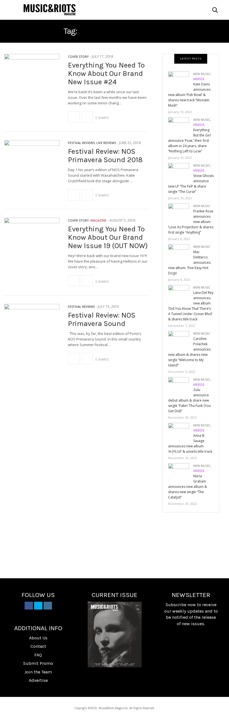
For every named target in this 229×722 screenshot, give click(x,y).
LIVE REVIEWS (106, 143)
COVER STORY (78, 56)
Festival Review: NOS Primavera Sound (101, 319)
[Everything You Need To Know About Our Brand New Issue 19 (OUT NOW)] (31, 239)
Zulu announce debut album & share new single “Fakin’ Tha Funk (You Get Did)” (189, 400)
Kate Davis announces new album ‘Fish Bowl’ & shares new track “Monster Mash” (189, 95)
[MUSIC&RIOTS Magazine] (49, 9)
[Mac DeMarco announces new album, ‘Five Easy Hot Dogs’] (180, 253)
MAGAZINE (98, 220)
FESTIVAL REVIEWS (81, 143)
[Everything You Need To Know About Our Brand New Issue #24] (31, 75)
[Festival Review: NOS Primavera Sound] (31, 325)
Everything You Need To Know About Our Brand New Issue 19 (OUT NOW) (108, 237)
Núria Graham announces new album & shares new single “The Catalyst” (187, 487)
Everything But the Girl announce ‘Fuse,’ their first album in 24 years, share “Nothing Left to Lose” (189, 140)
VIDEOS (198, 79)
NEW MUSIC (201, 74)
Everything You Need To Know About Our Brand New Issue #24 (106, 73)
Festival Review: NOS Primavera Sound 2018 (105, 155)
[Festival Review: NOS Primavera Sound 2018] (31, 161)
